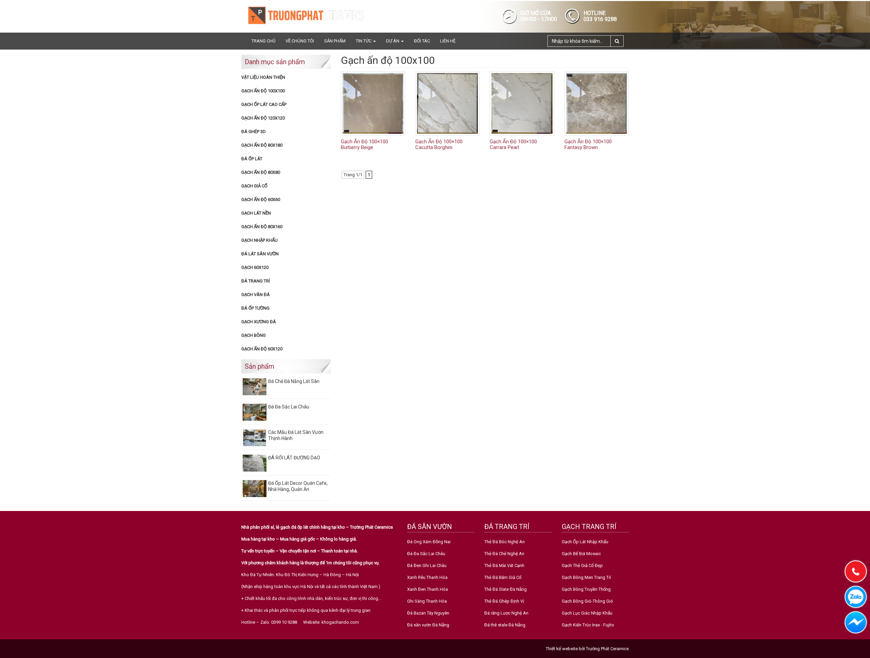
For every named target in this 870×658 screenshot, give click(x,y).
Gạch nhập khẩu (259, 240)
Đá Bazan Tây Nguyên (428, 613)
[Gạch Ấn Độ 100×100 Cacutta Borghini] (447, 103)
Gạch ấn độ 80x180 (261, 145)
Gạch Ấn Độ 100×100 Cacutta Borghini (439, 144)
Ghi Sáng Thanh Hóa (427, 601)
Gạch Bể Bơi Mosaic (581, 553)
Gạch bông (253, 335)
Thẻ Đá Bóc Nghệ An (504, 541)
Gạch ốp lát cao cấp (263, 104)
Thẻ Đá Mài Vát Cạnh (504, 565)
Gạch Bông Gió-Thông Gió (587, 601)
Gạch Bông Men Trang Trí (586, 577)
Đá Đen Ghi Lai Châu (427, 565)
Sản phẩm (335, 40)
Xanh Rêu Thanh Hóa (427, 577)
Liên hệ (447, 40)
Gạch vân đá (255, 294)
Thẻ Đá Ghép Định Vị (504, 601)
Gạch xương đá (258, 321)
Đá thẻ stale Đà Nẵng (504, 624)
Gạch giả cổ (254, 185)
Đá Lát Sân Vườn (260, 253)
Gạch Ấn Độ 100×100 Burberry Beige (364, 144)
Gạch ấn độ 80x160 (261, 226)
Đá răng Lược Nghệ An (506, 613)
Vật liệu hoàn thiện (263, 77)
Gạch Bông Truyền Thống (586, 589)
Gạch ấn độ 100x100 (263, 90)
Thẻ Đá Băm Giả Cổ (502, 577)
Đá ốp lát (251, 158)
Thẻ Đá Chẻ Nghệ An (504, 553)
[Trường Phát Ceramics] (305, 15)
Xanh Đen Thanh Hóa (427, 589)
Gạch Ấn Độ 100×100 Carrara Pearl (513, 144)
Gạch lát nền (256, 213)
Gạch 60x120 (254, 267)
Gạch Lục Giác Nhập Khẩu (587, 613)
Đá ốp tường (255, 308)
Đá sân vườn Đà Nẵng (428, 624)
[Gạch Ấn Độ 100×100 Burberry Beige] (373, 103)
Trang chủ (263, 40)
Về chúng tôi (299, 40)
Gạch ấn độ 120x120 (263, 118)
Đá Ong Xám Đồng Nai (429, 541)
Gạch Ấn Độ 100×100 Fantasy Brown (588, 144)
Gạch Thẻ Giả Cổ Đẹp (582, 565)
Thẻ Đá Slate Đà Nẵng (505, 589)
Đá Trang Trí (255, 281)
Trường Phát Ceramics (607, 648)
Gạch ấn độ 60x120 (261, 348)
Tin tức (364, 40)
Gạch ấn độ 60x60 (260, 199)
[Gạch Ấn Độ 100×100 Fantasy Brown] (596, 103)
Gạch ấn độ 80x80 (260, 172)
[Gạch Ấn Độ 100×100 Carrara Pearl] (522, 103)
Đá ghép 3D (253, 131)
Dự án (393, 40)
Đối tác (422, 40)
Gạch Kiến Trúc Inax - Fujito (588, 624)
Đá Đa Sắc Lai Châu (426, 553)
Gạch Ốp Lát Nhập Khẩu (585, 541)
